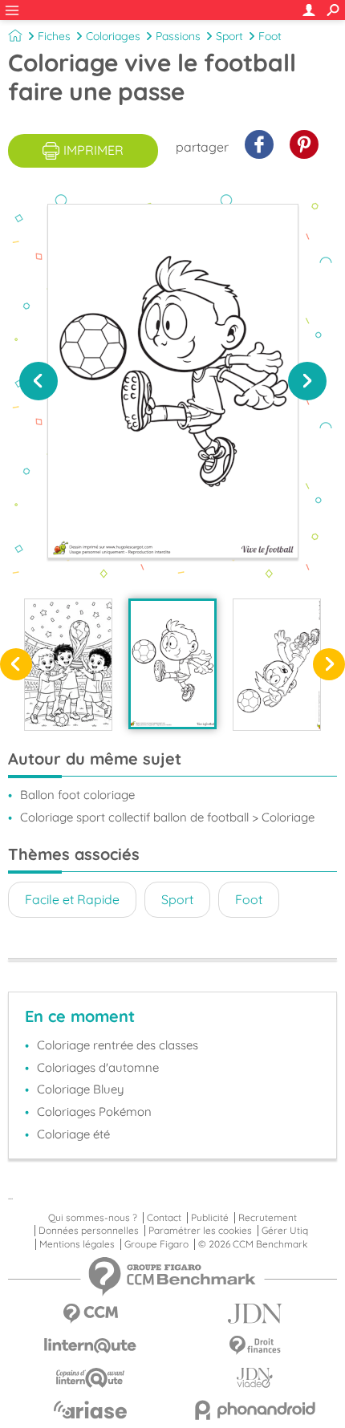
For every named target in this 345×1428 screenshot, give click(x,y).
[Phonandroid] (254, 1410)
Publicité (210, 1217)
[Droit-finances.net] (254, 1346)
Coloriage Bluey (80, 1089)
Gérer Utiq (285, 1230)
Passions (178, 36)
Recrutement (267, 1217)
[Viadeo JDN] (254, 1378)
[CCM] (90, 1314)
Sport (229, 36)
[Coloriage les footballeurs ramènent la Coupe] (68, 664)
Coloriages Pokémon (94, 1111)
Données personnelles (89, 1230)
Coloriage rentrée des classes (117, 1045)
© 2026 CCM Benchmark (252, 1244)
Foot (270, 36)
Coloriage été (73, 1134)
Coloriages (113, 36)
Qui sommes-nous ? (92, 1217)
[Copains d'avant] (90, 1378)
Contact (164, 1217)
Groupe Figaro (156, 1244)
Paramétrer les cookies (200, 1230)
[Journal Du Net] (254, 1314)
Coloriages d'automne (98, 1067)
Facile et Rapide (72, 899)
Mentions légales (77, 1244)
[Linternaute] (90, 1345)
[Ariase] (90, 1409)
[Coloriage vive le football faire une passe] (172, 663)
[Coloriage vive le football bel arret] (277, 664)
